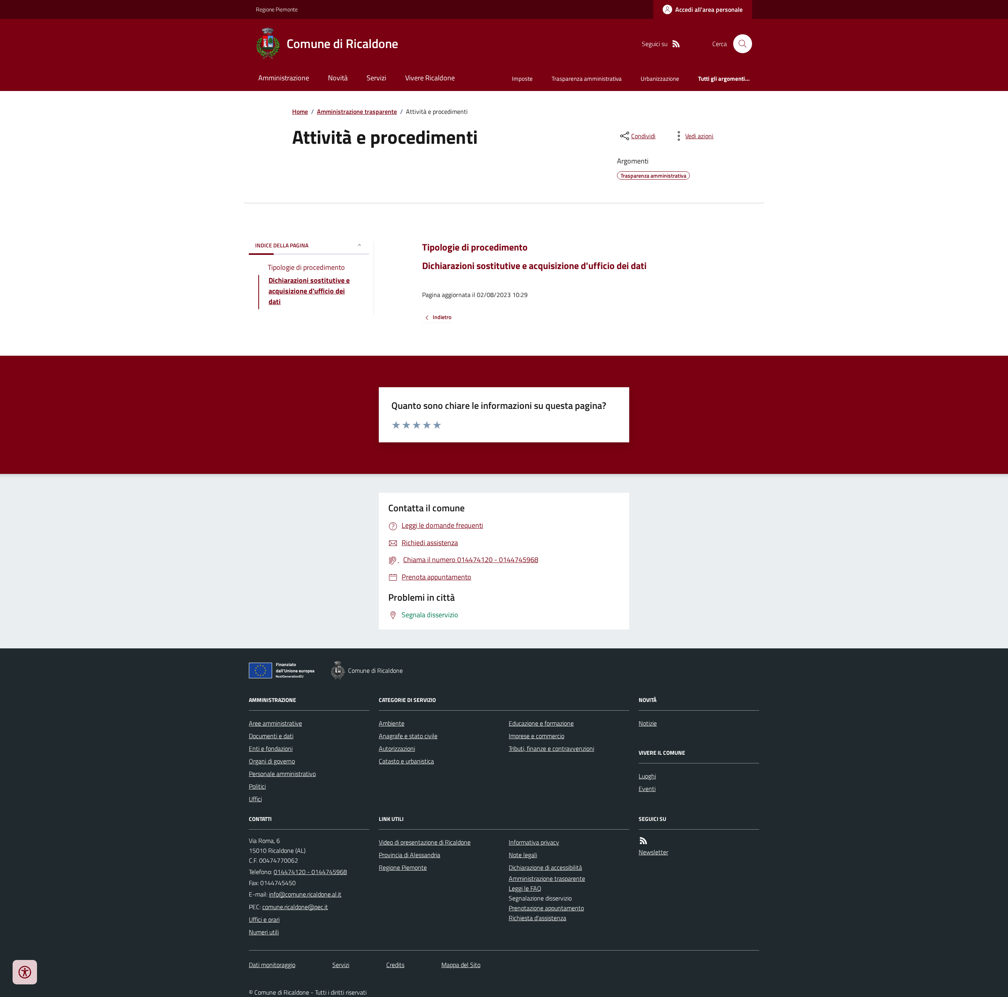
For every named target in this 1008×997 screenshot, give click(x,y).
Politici (257, 786)
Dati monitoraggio (272, 964)
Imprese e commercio (536, 736)
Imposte (522, 78)
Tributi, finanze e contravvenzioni (551, 748)
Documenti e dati (271, 736)
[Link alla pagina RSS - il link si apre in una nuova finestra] (676, 44)
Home (300, 111)
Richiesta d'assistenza (537, 918)
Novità (338, 77)
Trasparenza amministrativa (587, 78)
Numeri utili (264, 932)
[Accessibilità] (25, 972)
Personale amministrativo (282, 773)
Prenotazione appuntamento (546, 908)
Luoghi (647, 776)
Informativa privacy (534, 842)
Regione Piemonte (277, 9)
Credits (395, 964)
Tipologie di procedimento (475, 247)
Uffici (255, 799)
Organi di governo (272, 761)
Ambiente (391, 723)
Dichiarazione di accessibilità (545, 867)
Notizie (648, 723)
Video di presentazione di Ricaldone (425, 842)
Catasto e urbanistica (406, 761)
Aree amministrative (275, 723)
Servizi (376, 77)
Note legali (523, 855)
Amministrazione (283, 77)
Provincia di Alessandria (409, 855)
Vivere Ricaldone (430, 77)
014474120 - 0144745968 (310, 871)
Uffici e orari (264, 919)
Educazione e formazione (541, 723)
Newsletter (653, 852)
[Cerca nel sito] (739, 43)
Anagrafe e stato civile (408, 736)
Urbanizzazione (660, 78)
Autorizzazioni (397, 748)
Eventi (647, 788)
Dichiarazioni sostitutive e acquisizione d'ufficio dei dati (534, 266)
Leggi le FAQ (525, 888)
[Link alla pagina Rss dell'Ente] (643, 841)
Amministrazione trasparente (357, 111)
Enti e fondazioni (271, 748)
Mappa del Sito (460, 964)
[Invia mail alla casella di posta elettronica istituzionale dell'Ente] (305, 894)
